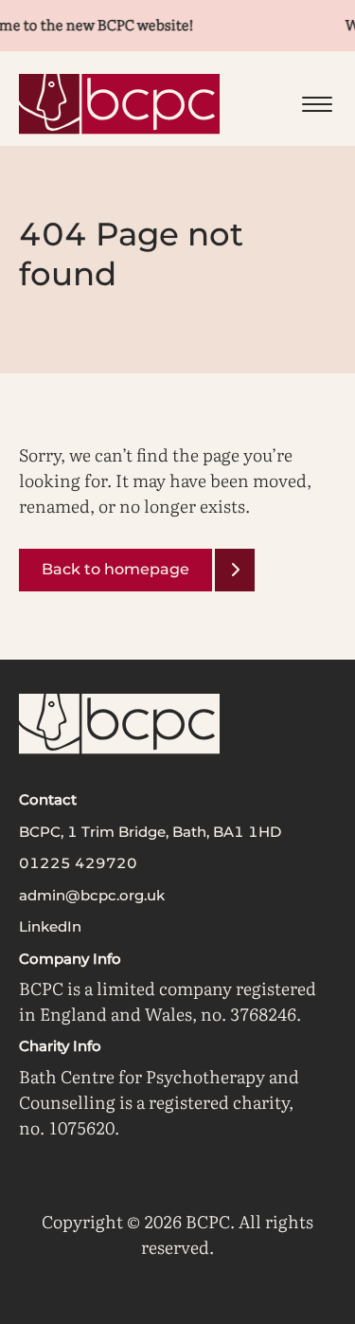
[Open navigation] (317, 104)
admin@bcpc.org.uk (92, 895)
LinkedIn (50, 926)
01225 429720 (78, 863)
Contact (48, 799)
